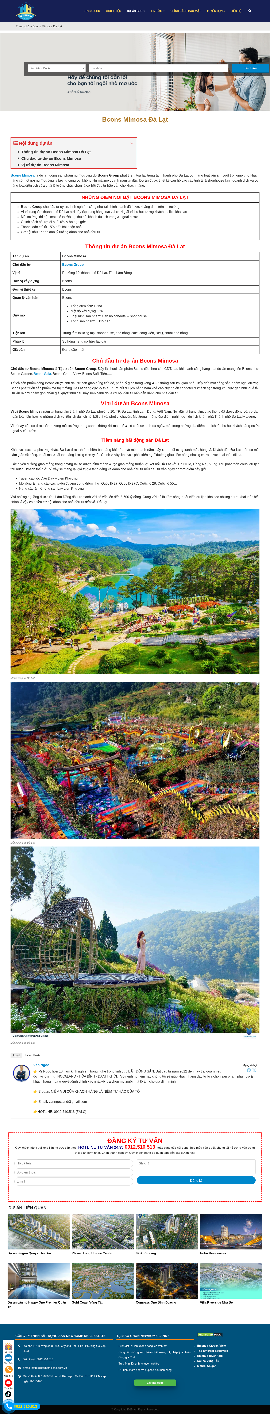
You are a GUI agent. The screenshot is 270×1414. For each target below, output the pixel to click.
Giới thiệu (113, 11)
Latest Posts (32, 1055)
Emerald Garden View (211, 1345)
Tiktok (8, 1399)
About (16, 1055)
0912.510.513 (140, 1147)
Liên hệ (236, 11)
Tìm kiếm (250, 68)
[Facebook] (248, 1070)
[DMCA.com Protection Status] (210, 1334)
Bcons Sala (42, 374)
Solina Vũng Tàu (208, 1361)
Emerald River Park (210, 1355)
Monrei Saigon (206, 1366)
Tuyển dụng (216, 11)
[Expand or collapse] (132, 143)
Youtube (8, 1388)
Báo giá (8, 1352)
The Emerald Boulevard (212, 1350)
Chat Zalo (8, 1363)
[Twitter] (254, 1070)
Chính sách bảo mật (185, 11)
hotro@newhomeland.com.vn (49, 1367)
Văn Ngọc (41, 1065)
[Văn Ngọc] (21, 1073)
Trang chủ (92, 11)
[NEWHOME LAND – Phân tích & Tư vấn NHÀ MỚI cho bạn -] (25, 11)
